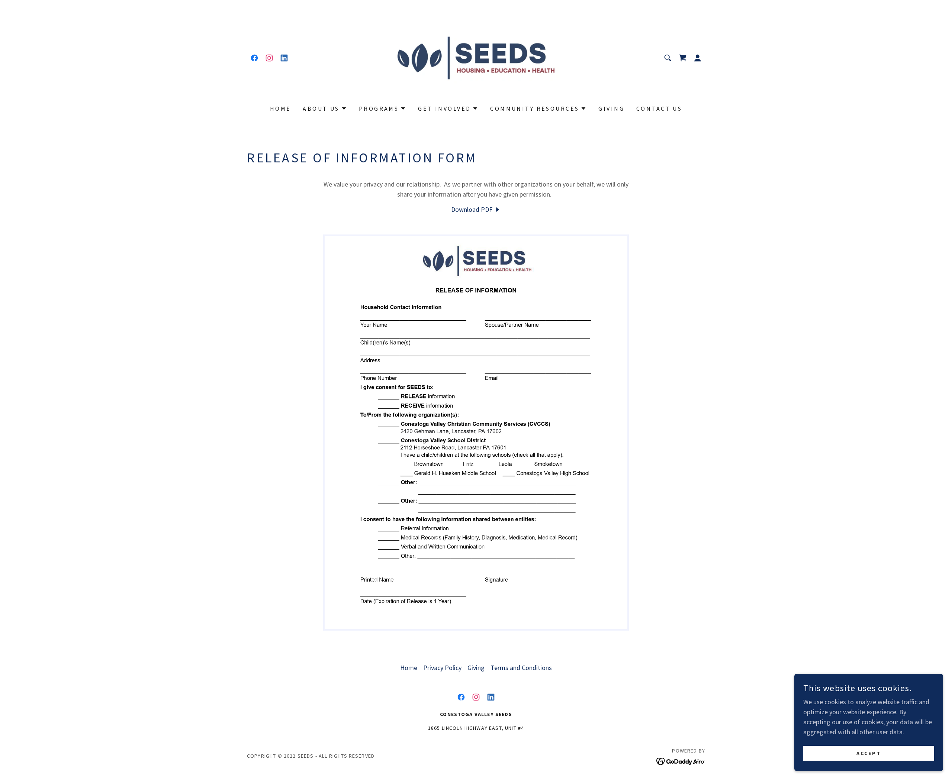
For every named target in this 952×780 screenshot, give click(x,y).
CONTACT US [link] (659, 108)
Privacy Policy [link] (442, 667)
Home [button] (408, 667)
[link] (254, 58)
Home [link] (280, 108)
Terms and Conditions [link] (521, 667)
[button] (682, 58)
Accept (868, 753)
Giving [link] (611, 108)
